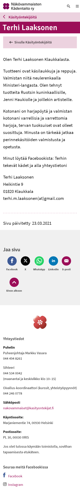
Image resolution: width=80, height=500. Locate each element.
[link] (30, 6)
